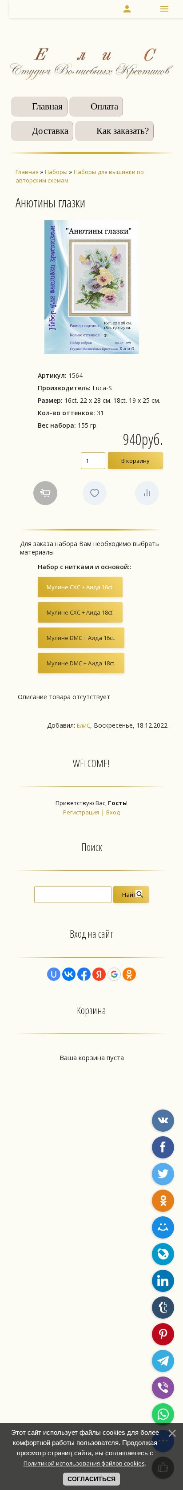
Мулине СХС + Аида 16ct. (80, 587)
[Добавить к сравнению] (147, 493)
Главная (47, 106)
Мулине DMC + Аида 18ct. (81, 663)
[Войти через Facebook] (84, 974)
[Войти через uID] (53, 974)
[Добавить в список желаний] (95, 493)
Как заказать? (122, 131)
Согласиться (91, 1478)
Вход (113, 812)
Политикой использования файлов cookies (84, 1463)
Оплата (104, 106)
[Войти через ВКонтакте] (69, 974)
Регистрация (81, 812)
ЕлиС (83, 725)
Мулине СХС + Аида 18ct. (80, 612)
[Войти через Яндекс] (99, 974)
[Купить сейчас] (45, 493)
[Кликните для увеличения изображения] (91, 287)
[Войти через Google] (114, 974)
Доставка (50, 131)
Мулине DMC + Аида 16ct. (81, 638)
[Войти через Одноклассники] (129, 974)
